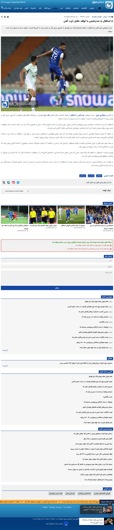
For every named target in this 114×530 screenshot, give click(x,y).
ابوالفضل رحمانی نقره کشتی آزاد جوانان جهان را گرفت (96, 474)
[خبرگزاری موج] (109, 5)
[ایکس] (4, 182)
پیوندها (52, 507)
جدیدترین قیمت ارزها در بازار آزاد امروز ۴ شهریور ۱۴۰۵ (92, 521)
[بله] (8, 182)
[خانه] (100, 8)
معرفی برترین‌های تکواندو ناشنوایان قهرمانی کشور (97, 407)
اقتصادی (84, 8)
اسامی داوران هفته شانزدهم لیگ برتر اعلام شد (43, 225)
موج (65, 519)
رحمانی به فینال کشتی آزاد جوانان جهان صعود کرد (97, 459)
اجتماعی (76, 8)
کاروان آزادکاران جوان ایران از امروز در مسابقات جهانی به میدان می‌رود (91, 449)
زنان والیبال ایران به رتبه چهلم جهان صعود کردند (98, 422)
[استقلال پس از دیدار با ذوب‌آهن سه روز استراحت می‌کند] (99, 215)
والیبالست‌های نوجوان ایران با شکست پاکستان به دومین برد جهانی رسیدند (90, 469)
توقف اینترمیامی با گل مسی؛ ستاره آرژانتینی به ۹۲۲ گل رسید (94, 454)
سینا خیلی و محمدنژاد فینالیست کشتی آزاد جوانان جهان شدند (93, 444)
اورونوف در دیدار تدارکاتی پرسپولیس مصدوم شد (98, 402)
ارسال (57, 288)
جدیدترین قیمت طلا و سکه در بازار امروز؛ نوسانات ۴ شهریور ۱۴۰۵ (92, 509)
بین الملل (47, 8)
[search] (2, 7)
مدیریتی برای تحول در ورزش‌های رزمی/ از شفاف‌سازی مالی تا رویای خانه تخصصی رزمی (86, 363)
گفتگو (110, 358)
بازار (40, 8)
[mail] (8, 17)
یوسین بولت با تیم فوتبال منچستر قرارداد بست (98, 480)
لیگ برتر (47, 115)
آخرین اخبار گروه (106, 371)
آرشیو (6, 350)
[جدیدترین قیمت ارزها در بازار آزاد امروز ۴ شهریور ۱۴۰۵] (109, 521)
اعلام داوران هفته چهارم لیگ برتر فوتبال (100, 376)
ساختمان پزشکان (84, 493)
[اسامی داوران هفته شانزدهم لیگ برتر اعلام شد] (43, 215)
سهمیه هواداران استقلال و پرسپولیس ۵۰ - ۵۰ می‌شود (96, 417)
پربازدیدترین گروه (105, 429)
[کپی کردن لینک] (17, 191)
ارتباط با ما (67, 507)
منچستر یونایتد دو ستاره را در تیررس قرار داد (99, 392)
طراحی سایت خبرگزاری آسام (54, 524)
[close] (110, 503)
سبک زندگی (7, 8)
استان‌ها (33, 8)
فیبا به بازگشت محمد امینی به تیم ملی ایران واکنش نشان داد (94, 412)
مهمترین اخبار (107, 296)
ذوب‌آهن (81, 115)
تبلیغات (45, 507)
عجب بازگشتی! (107, 397)
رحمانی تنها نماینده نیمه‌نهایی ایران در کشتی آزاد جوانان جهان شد (92, 433)
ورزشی (55, 8)
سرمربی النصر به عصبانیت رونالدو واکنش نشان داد (97, 387)
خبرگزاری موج (101, 115)
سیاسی (92, 8)
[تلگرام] (18, 182)
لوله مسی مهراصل (55, 493)
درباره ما (58, 507)
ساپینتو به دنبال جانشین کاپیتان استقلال (73, 225)
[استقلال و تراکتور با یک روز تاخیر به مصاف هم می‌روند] (14, 215)
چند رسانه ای (18, 8)
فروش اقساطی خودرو (102, 493)
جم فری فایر (70, 493)
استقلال (73, 115)
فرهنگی (68, 8)
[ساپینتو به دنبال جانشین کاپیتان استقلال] (71, 215)
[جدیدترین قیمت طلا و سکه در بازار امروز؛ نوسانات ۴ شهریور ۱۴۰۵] (108, 509)
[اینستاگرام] (13, 182)
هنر (61, 8)
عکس (26, 8)
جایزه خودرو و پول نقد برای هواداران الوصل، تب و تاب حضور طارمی (92, 381)
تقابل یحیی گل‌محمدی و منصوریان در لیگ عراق (98, 439)
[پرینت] (5, 17)
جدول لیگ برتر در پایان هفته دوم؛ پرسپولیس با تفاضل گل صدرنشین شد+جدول (88, 464)
